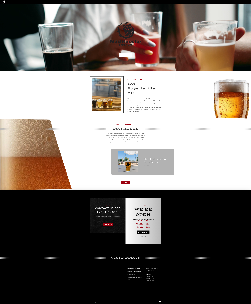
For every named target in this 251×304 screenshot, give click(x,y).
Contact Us (107, 224)
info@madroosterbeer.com (133, 269)
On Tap (234, 2)
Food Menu (228, 2)
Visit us (247, 2)
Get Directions (142, 232)
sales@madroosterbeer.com (134, 271)
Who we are (240, 2)
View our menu (125, 55)
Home (222, 2)
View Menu (125, 182)
